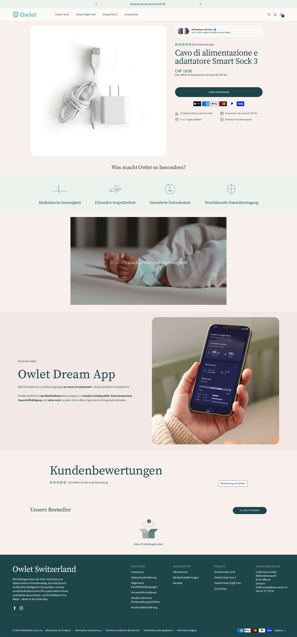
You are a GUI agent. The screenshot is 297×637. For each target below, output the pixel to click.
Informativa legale (187, 630)
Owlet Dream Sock (224, 572)
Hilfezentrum (180, 572)
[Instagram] (21, 608)
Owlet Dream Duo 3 (225, 577)
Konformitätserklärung (144, 607)
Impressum (137, 572)
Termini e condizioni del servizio (122, 630)
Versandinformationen (144, 592)
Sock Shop (220, 589)
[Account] (275, 15)
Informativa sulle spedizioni (158, 630)
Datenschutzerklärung (143, 577)
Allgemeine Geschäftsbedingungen (144, 585)
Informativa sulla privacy (88, 630)
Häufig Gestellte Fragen (186, 577)
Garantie (178, 583)
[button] (269, 15)
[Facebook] (15, 608)
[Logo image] (25, 14)
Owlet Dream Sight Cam (227, 583)
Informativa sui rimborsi (58, 630)
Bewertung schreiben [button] (233, 483)
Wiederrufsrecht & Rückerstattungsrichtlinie (145, 600)
